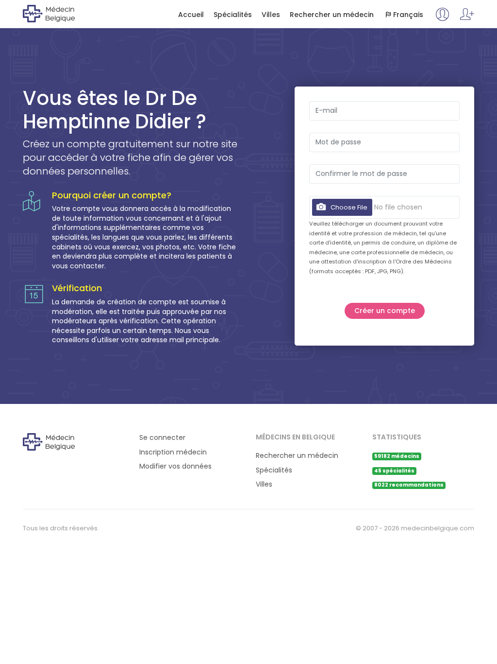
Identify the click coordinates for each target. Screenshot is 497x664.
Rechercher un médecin (332, 14)
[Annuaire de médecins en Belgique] (62, 13)
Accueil (191, 14)
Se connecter (162, 437)
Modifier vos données (175, 466)
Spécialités (233, 14)
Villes (271, 14)
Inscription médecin (173, 452)
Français (408, 14)
